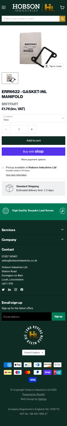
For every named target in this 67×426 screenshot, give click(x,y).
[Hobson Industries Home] (33, 7)
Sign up (58, 316)
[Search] (62, 19)
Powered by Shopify (33, 394)
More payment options (33, 159)
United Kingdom (32, 352)
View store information (16, 175)
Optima (42, 399)
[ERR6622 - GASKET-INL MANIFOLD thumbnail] (10, 78)
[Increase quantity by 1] (32, 129)
